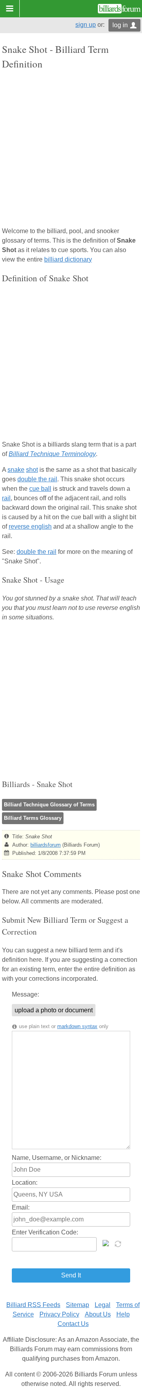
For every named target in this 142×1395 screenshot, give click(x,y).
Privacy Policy (59, 1314)
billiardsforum (45, 845)
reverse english (30, 526)
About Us (98, 1314)
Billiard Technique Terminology (52, 454)
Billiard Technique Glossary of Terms (49, 805)
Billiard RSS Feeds (33, 1305)
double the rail (37, 479)
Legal (102, 1305)
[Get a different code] (119, 1243)
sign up (85, 24)
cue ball (40, 488)
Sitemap (77, 1305)
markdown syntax (77, 1026)
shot (32, 469)
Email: (21, 1207)
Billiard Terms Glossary (33, 818)
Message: (25, 994)
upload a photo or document (54, 1010)
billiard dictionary (68, 259)
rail (6, 498)
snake (15, 469)
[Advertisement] (71, 149)
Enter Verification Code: (45, 1232)
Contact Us (73, 1323)
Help (123, 1314)
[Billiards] (119, 8)
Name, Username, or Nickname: (56, 1157)
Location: (24, 1182)
